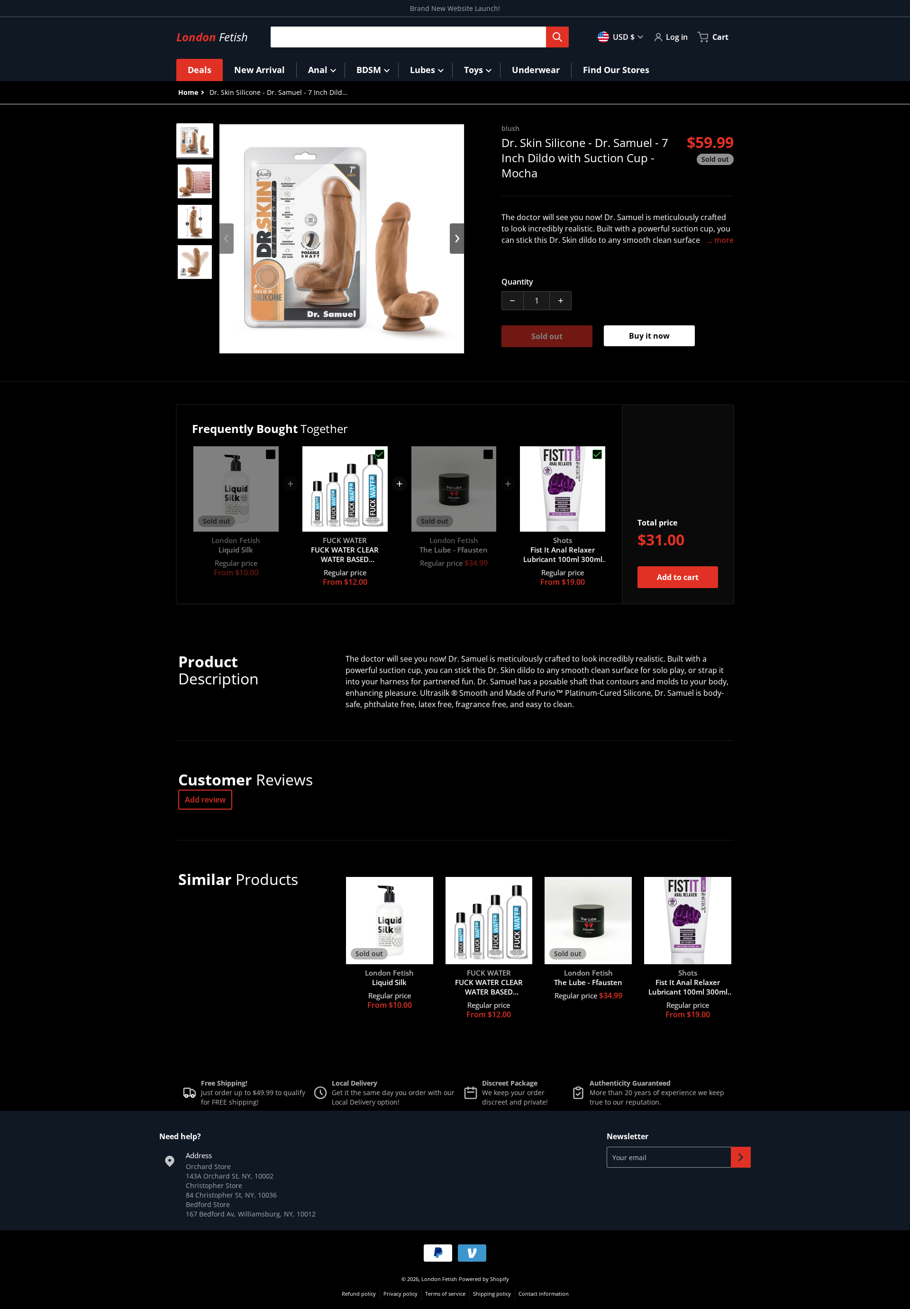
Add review (205, 799)
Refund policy (359, 1293)
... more (720, 240)
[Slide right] (457, 238)
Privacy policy (400, 1293)
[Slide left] (226, 238)
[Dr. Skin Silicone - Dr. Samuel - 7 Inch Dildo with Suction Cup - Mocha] (194, 140)
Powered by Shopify (484, 1278)
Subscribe (741, 1157)
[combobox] (416, 37)
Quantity (517, 282)
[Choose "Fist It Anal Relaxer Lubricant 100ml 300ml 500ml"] (597, 454)
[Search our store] (557, 37)
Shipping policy (492, 1293)
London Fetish (439, 1278)
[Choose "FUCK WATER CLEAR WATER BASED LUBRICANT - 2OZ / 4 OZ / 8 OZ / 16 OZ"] (379, 454)
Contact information (544, 1293)
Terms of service (445, 1293)
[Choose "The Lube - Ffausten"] (488, 454)
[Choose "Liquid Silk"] (270, 454)
